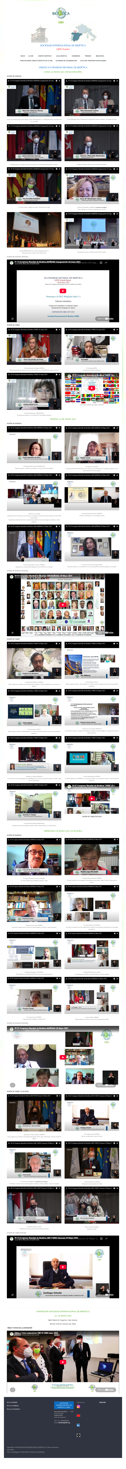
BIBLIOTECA (100, 56)
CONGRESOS (76, 56)
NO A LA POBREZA (13, 1406)
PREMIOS (88, 56)
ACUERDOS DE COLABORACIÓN (66, 61)
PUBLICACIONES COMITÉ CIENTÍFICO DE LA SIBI (36, 61)
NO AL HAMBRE (12, 1402)
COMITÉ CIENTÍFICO (44, 56)
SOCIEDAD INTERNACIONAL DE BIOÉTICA (63, 45)
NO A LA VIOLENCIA (13, 1409)
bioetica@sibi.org (64, 1423)
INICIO (22, 56)
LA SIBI (30, 56)
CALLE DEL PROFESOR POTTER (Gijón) (93, 61)
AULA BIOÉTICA (61, 56)
